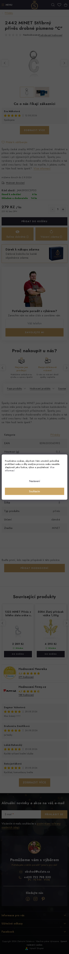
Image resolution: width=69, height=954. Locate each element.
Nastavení (34, 481)
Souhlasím (34, 491)
